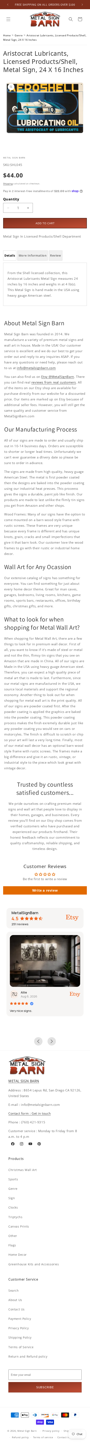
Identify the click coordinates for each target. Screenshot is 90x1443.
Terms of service (43, 1437)
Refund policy (20, 1437)
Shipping (8, 183)
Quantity (11, 199)
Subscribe (45, 1387)
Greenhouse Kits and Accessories (33, 1264)
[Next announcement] (82, 4)
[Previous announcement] (7, 4)
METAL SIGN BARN (23, 1081)
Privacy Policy (18, 1328)
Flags (12, 1245)
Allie (24, 992)
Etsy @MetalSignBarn (57, 377)
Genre (19, 35)
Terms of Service (21, 1347)
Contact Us (16, 1309)
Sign (11, 1198)
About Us (15, 1300)
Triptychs (15, 1217)
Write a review (45, 890)
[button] (8, 19)
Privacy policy (51, 1430)
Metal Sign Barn (27, 1430)
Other (12, 1236)
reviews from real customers (53, 382)
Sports (13, 1179)
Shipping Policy (20, 1337)
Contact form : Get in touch (29, 1113)
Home (7, 35)
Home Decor (17, 1255)
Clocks (13, 1207)
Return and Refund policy (27, 1356)
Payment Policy (19, 1319)
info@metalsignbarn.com (36, 368)
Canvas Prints (18, 1226)
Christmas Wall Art (22, 1170)
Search (13, 1290)
